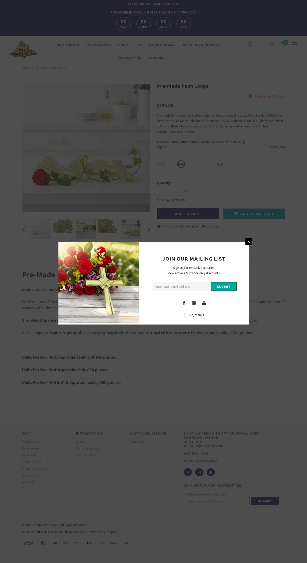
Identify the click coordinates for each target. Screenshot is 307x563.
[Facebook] (183, 302)
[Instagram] (194, 302)
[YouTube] (204, 302)
